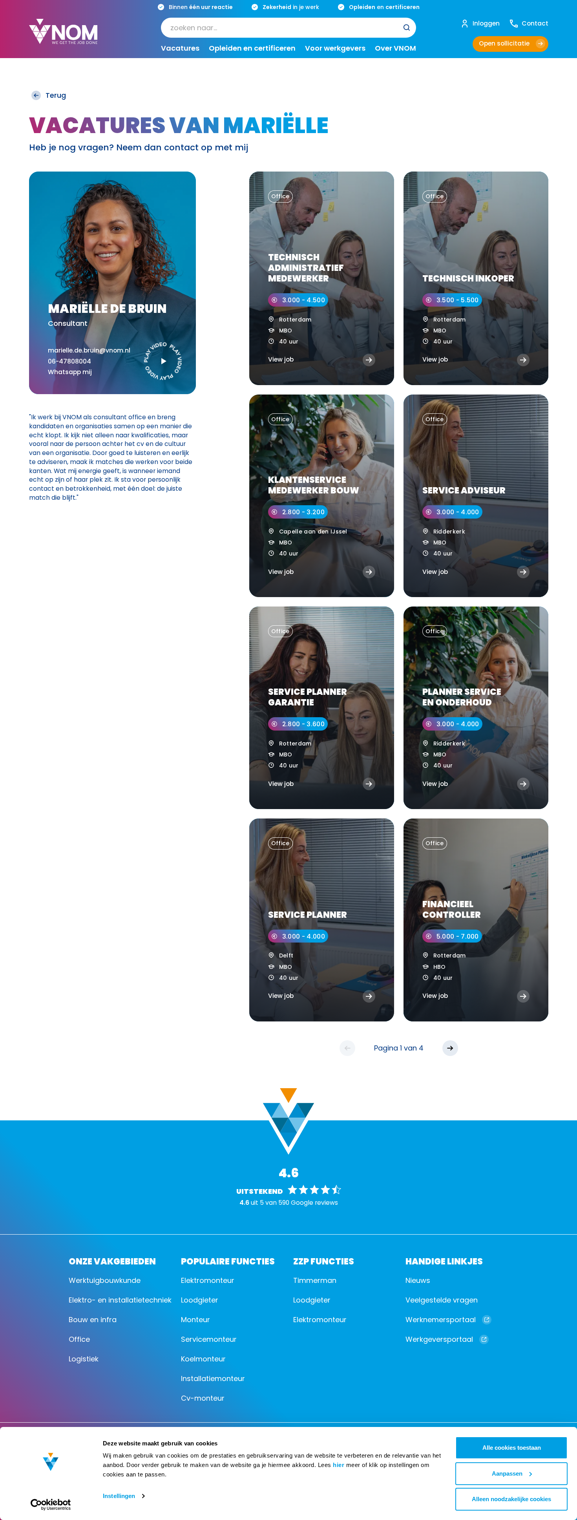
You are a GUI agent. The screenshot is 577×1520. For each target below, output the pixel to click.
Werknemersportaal (440, 1320)
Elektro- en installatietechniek (120, 1300)
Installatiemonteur (213, 1378)
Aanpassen (507, 1473)
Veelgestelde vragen (441, 1300)
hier (338, 1465)
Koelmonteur (203, 1359)
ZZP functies (323, 1260)
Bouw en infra (93, 1320)
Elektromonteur (207, 1280)
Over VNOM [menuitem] (395, 47)
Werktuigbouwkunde (105, 1280)
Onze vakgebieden (112, 1260)
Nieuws (417, 1280)
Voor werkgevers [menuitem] (335, 47)
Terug (56, 95)
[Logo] (63, 37)
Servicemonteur (209, 1339)
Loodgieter (199, 1300)
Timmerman (314, 1280)
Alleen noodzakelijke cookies (511, 1499)
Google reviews (314, 1202)
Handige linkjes (444, 1260)
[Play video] (162, 361)
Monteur (195, 1320)
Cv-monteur (203, 1398)
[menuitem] (288, 27)
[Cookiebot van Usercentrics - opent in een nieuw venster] (50, 1505)
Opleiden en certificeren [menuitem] (252, 47)
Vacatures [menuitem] (180, 47)
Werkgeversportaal (439, 1339)
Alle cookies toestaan (511, 1447)
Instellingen (119, 1496)
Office (79, 1339)
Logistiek (84, 1359)
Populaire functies (228, 1260)
